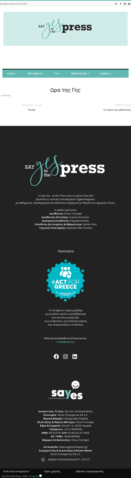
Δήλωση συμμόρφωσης (90, 471)
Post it (8, 82)
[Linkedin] (129, 3)
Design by (34, 476)
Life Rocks (53, 82)
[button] (116, 3)
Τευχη (77, 82)
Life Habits (34, 73)
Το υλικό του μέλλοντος (117, 109)
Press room (78, 73)
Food (10, 73)
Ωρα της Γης (65, 90)
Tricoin (31, 109)
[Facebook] (120, 3)
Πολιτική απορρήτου (16, 471)
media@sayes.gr (65, 342)
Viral (30, 82)
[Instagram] (125, 3)
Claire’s (105, 73)
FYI (56, 73)
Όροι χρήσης (52, 471)
